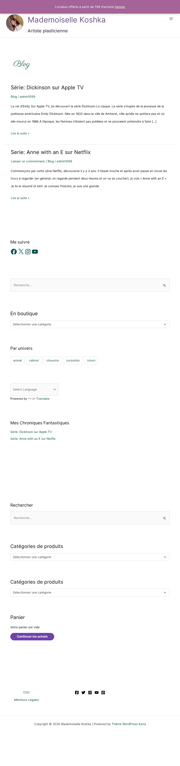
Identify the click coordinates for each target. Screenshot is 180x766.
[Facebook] (77, 693)
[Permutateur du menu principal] (171, 18)
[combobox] (89, 324)
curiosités (73, 360)
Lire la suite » (20, 134)
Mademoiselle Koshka (67, 19)
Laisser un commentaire (28, 161)
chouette (53, 360)
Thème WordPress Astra (129, 724)
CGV (26, 692)
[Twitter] (83, 693)
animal (17, 360)
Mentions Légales (26, 700)
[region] (57, 734)
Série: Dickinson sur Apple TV (47, 87)
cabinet (34, 360)
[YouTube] (97, 693)
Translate (42, 398)
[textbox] (88, 324)
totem (91, 360)
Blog (14, 96)
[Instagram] (90, 693)
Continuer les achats (32, 636)
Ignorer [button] (120, 7)
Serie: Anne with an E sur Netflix (51, 152)
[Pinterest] (103, 693)
